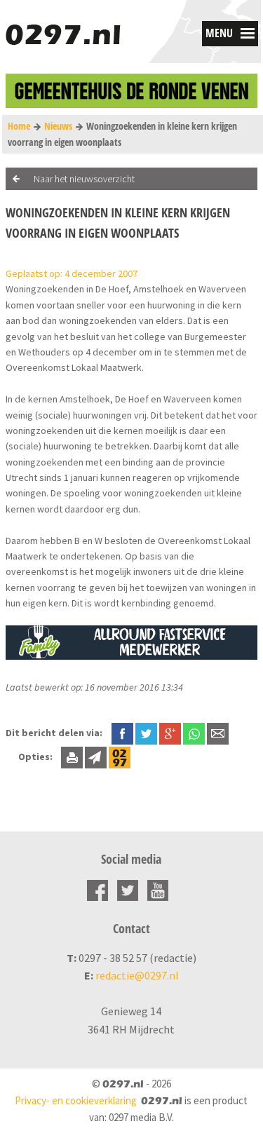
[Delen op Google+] (170, 732)
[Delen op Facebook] (122, 732)
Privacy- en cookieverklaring (76, 1100)
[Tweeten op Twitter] (146, 732)
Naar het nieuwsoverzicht (84, 178)
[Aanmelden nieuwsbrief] (96, 756)
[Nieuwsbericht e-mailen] (218, 732)
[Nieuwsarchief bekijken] (119, 756)
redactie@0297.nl (137, 975)
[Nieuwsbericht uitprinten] (72, 756)
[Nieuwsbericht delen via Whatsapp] (194, 734)
